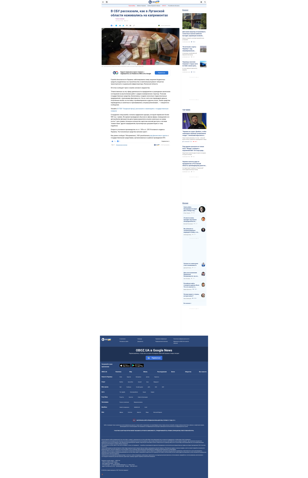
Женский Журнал (157, 412)
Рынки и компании (120, 18)
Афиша (121, 412)
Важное (185, 10)
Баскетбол (130, 382)
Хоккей (139, 382)
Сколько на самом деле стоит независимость (191, 264)
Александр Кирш (187, 234)
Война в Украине (141, 5)
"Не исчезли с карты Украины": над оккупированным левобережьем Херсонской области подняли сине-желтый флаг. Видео (190, 49)
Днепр (147, 376)
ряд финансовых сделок (158, 135)
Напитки (131, 397)
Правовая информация (161, 338)
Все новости (202, 372)
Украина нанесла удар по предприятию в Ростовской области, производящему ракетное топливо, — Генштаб (194, 164)
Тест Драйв (122, 392)
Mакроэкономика (138, 402)
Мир (130, 372)
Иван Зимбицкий (187, 298)
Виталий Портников (188, 223)
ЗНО (156, 387)
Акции (144, 392)
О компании (123, 338)
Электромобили (134, 392)
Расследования (162, 372)
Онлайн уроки (139, 387)
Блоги (173, 372)
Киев (121, 376)
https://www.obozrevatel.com (154, 439)
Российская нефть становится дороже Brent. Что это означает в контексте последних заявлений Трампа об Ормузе (191, 285)
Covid (146, 407)
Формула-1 (156, 382)
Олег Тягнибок (187, 278)
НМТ (163, 387)
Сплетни (130, 412)
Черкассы (156, 376)
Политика (118, 372)
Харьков (129, 376)
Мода (147, 412)
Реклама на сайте (124, 341)
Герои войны (131, 5)
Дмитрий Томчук (187, 267)
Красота (139, 412)
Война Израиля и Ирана (154, 5)
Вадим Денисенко (188, 289)
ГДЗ (120, 387)
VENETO (164, 5)
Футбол (121, 382)
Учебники (128, 387)
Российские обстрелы (174, 5)
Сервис (152, 392)
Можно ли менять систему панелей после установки (193, 39)
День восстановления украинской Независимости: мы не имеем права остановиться (191, 274)
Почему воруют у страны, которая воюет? (191, 295)
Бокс (147, 382)
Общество (188, 372)
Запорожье (138, 376)
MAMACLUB (137, 407)
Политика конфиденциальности (181, 338)
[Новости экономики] (156, 145)
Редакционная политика (121, 145)
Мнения (185, 203)
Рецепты (122, 397)
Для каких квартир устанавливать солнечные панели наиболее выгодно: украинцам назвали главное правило (194, 34)
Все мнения (187, 303)
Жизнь (145, 372)
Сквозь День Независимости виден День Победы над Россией (190, 208)
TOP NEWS (186, 110)
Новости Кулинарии (143, 397)
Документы (140, 341)
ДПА (149, 387)
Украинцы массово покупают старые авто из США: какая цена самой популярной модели (190, 64)
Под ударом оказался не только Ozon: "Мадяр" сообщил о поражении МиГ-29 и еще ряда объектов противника (193, 148)
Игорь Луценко (187, 213)
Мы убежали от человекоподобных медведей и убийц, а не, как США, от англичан (191, 230)
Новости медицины (124, 407)
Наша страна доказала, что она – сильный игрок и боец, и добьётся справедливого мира (194, 138)
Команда (139, 338)
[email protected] (120, 466)
